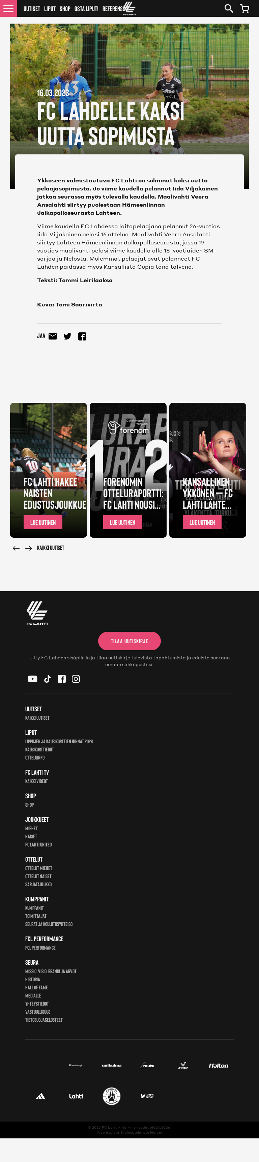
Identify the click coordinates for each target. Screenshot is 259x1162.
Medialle (33, 995)
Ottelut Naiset (38, 876)
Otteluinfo (35, 757)
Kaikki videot (36, 781)
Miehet (31, 828)
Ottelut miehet (38, 868)
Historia (32, 979)
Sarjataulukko (38, 884)
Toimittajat (36, 916)
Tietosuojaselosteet (44, 1019)
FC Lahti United (38, 844)
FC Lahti (110, 1127)
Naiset (31, 836)
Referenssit (116, 8)
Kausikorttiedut (39, 749)
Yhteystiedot (37, 1003)
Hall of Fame (36, 987)
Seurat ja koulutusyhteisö (49, 924)
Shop (65, 8)
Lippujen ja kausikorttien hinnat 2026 (59, 741)
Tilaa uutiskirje (129, 641)
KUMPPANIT (34, 907)
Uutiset (32, 8)
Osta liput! (86, 8)
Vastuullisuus (37, 1011)
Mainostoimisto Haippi (141, 1132)
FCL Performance (40, 947)
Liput (50, 8)
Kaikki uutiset (50, 547)
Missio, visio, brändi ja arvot (51, 971)
